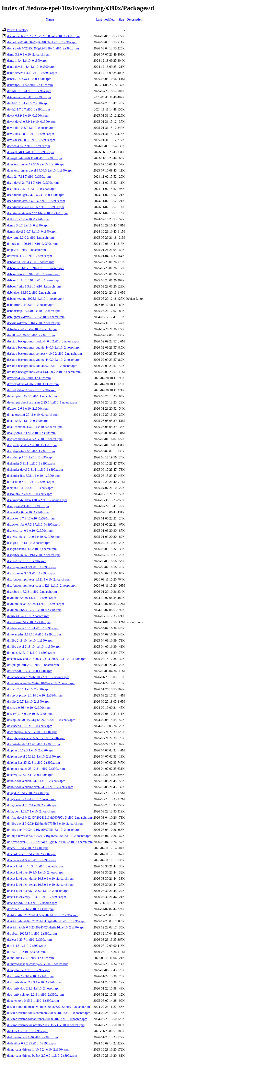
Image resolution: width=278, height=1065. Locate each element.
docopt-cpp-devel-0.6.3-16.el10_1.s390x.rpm (36, 738)
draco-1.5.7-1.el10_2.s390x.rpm (27, 848)
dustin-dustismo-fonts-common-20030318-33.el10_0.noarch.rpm (48, 1013)
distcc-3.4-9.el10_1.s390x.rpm (26, 561)
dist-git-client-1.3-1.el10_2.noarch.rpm (32, 549)
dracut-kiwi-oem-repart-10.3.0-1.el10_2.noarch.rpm (40, 884)
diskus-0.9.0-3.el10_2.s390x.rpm (28, 512)
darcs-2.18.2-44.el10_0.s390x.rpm (29, 79)
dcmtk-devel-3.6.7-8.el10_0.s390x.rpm (32, 231)
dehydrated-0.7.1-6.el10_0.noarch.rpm (32, 329)
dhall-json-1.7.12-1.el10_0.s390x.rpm (31, 433)
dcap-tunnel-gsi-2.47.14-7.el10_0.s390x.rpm (35, 195)
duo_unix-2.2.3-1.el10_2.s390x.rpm (30, 976)
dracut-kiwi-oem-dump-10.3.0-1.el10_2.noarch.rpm (40, 878)
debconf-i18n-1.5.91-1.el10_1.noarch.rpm (34, 280)
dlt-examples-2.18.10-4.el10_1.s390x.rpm (34, 634)
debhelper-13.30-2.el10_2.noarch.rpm (31, 292)
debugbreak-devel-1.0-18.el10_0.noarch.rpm (36, 317)
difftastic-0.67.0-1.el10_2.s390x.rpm (30, 481)
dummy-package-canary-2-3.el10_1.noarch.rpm (37, 964)
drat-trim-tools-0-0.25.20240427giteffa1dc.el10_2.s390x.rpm (46, 927)
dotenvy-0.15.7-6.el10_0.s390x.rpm (30, 774)
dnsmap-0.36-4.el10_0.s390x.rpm (28, 707)
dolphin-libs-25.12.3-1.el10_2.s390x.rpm (33, 762)
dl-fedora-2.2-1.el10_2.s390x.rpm (28, 622)
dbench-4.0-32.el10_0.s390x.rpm (28, 146)
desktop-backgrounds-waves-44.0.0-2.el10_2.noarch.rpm (44, 372)
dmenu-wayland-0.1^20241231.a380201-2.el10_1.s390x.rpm (46, 658)
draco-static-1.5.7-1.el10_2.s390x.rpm (31, 860)
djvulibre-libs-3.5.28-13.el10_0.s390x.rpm (34, 610)
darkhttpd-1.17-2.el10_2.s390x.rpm (30, 85)
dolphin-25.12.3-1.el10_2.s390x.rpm (30, 750)
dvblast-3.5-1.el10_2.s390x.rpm (27, 1031)
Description (134, 19)
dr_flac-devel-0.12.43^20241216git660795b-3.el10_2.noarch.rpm (49, 817)
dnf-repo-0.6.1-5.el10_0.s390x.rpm (29, 671)
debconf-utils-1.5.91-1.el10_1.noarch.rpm (34, 286)
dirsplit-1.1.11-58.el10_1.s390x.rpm (30, 488)
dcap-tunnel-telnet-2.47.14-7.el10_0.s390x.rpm (37, 213)
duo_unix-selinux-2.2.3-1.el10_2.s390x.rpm (35, 994)
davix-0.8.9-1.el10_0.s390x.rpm (27, 115)
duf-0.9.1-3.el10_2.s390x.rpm (26, 951)
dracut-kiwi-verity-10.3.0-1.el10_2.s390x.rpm (36, 897)
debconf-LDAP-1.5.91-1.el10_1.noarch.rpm (35, 268)
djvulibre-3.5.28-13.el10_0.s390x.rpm (31, 597)
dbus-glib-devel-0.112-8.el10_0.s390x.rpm (34, 158)
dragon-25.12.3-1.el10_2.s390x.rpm (30, 909)
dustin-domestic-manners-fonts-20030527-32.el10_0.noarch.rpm (48, 1006)
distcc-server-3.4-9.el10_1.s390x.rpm (31, 573)
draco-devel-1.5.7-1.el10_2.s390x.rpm (31, 854)
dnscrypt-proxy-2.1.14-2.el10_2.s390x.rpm (34, 695)
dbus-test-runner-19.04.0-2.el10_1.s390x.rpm (36, 164)
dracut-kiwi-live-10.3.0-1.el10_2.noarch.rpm (35, 872)
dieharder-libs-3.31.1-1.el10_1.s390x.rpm (33, 475)
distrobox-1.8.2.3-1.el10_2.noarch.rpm (32, 591)
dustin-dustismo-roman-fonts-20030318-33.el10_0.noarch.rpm (47, 1019)
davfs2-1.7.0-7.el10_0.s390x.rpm (28, 109)
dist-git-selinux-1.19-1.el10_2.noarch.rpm (33, 555)
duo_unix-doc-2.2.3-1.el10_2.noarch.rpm (33, 988)
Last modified (105, 19)
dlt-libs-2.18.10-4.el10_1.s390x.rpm (30, 640)
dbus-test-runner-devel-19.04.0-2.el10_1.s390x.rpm (40, 170)
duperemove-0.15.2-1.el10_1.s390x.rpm (33, 1000)
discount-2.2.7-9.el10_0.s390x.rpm (29, 494)
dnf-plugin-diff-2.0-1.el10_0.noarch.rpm (33, 665)
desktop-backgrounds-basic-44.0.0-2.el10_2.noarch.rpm (43, 341)
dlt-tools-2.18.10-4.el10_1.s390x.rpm (31, 652)
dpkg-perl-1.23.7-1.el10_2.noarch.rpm (31, 811)
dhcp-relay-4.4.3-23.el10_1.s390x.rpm (32, 445)
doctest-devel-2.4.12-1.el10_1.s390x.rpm (33, 744)
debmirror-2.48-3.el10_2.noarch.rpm (30, 304)
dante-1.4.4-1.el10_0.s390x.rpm (27, 60)
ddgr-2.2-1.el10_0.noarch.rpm (26, 249)
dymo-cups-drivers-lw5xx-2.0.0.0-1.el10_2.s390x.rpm (42, 1055)
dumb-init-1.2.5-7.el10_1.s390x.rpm (30, 958)
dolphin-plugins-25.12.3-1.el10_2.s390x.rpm (36, 768)
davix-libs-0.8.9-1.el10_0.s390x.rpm (30, 134)
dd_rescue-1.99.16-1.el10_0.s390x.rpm (32, 243)
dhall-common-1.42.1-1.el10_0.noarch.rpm (34, 427)
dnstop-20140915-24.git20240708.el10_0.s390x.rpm (41, 720)
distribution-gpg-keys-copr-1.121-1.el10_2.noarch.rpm (42, 585)
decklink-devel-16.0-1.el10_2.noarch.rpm (33, 323)
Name (50, 19)
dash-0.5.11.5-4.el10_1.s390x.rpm (29, 91)
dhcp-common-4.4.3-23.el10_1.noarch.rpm (34, 439)
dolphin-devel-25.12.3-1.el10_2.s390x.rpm (34, 756)
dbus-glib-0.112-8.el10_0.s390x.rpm (30, 152)
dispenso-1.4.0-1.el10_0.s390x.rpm (30, 530)
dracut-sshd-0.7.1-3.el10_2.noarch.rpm (32, 903)
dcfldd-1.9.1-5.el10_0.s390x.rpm (28, 219)
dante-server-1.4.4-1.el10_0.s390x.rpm (32, 72)
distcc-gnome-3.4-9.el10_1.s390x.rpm (31, 567)
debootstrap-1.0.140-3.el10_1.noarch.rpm (33, 311)
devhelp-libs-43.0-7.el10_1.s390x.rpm (31, 390)
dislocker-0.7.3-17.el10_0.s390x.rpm (31, 518)
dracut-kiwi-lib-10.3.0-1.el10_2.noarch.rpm (35, 866)
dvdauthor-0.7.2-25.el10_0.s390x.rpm (31, 1043)
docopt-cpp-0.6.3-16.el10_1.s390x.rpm (32, 732)
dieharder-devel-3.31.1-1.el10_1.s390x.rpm (35, 469)
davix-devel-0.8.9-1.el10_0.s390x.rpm (31, 121)
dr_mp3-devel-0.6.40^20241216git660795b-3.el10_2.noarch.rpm (49, 836)
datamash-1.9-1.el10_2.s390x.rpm (29, 97)
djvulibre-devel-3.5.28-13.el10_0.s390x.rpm (35, 604)
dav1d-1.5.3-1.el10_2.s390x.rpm (28, 103)
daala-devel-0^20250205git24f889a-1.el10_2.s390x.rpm (43, 36)
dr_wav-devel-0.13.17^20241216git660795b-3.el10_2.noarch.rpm (50, 842)
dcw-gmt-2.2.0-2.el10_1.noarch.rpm (30, 237)
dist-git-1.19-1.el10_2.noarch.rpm (28, 543)
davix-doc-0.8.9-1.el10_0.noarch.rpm (31, 127)
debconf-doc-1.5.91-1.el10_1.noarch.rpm (33, 274)
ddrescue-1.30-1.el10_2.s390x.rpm (29, 256)
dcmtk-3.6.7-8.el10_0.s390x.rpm (28, 225)
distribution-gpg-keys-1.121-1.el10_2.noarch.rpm (38, 579)
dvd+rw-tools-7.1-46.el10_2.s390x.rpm (32, 1037)
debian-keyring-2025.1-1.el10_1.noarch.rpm (35, 298)
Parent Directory (17, 30)
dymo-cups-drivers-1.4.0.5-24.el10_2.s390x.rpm (38, 1049)
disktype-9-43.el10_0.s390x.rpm (28, 506)
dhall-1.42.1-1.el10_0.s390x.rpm (28, 420)
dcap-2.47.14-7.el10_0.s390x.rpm (29, 176)
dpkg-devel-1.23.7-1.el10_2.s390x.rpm (32, 805)
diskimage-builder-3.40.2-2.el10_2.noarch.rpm (37, 500)
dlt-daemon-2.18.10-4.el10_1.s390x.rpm (33, 628)
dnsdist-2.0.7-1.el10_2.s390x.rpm (28, 701)
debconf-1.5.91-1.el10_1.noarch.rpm (30, 262)
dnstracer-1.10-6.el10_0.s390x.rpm (29, 726)
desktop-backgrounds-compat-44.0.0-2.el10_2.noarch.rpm (44, 353)
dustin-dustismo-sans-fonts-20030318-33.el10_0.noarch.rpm (45, 1025)
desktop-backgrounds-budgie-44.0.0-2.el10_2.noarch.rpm (44, 347)
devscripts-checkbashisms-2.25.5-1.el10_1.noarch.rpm (42, 402)
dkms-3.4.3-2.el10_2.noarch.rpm (28, 616)
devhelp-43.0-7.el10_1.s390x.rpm (29, 378)
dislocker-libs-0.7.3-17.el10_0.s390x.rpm (33, 524)
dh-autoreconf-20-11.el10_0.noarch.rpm (32, 414)
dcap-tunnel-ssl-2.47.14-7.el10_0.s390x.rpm (35, 207)
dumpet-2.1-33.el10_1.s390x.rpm (28, 970)
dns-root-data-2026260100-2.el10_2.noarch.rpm (38, 677)
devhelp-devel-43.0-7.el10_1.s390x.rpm (33, 384)
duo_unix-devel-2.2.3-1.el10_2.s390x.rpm (34, 982)
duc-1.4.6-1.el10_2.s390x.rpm (26, 945)
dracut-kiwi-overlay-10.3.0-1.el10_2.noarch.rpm (38, 890)
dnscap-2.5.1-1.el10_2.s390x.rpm (28, 689)
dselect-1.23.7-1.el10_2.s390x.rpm (29, 939)
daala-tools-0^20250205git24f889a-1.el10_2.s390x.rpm (43, 48)
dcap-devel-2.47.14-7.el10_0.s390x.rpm (33, 182)
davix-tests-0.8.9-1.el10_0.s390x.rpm (31, 140)
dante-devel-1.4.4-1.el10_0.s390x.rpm (31, 66)
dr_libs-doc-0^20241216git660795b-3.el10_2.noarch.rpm (44, 829)
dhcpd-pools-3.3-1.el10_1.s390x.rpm (31, 451)
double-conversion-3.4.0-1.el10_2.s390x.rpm (36, 781)
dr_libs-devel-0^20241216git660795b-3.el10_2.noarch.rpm (45, 823)
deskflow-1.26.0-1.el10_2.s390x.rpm (31, 335)
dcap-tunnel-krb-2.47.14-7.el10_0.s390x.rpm (36, 201)
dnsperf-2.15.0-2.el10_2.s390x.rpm (30, 713)
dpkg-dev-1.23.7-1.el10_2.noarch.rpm (31, 799)
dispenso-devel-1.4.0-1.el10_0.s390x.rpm (33, 536)
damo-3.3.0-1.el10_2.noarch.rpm (28, 54)
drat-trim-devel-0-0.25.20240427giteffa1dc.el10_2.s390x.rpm (46, 921)
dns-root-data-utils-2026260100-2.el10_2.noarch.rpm (41, 683)
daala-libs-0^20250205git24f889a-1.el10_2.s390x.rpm (42, 42)
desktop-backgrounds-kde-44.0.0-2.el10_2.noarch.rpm (42, 365)
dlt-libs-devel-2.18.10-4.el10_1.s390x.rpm (34, 646)
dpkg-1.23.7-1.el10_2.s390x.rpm (28, 793)
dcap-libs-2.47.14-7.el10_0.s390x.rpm (31, 188)
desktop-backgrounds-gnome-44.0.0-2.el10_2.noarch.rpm (44, 359)
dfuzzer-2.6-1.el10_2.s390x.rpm (27, 408)
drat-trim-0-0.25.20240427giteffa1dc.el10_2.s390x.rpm (42, 915)
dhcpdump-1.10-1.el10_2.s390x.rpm (30, 457)
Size (121, 19)
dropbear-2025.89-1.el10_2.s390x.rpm (32, 933)
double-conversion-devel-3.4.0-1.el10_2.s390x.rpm (40, 787)
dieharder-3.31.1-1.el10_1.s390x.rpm (31, 463)
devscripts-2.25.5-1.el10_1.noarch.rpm (32, 396)
